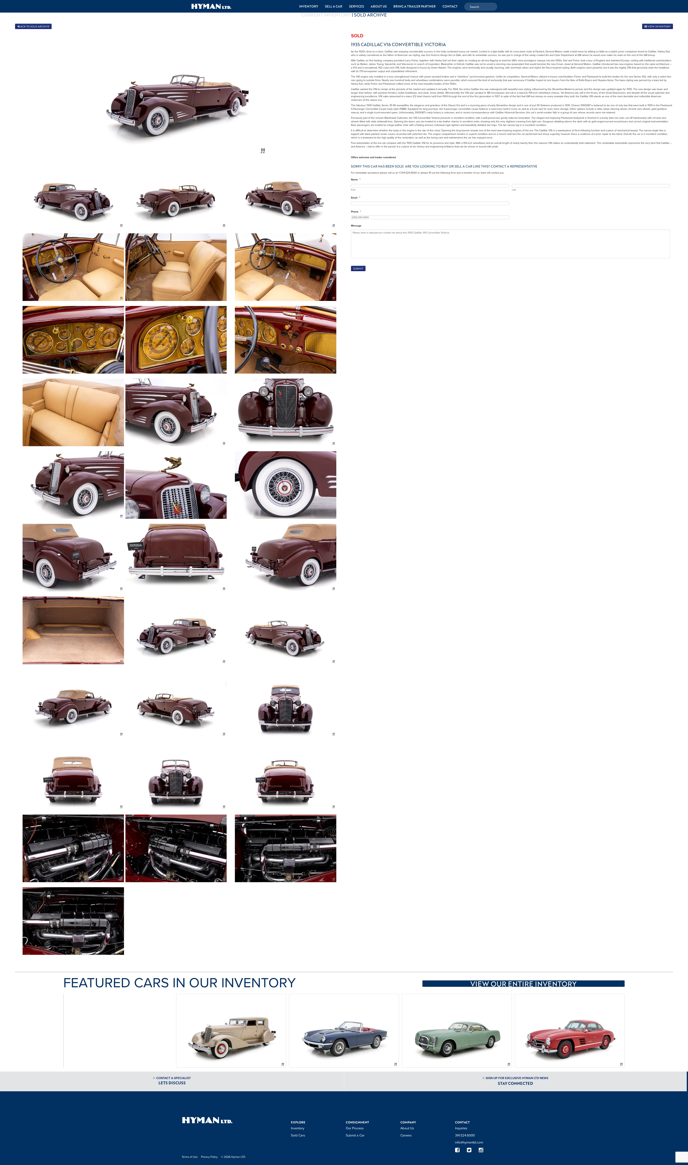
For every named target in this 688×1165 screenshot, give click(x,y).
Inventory (308, 6)
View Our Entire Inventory (523, 983)
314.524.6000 (465, 1135)
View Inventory (659, 26)
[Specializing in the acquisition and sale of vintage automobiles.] (211, 6)
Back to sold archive (34, 26)
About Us (379, 6)
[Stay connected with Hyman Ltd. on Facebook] (457, 1150)
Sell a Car (333, 6)
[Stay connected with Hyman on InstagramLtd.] (481, 1150)
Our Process (355, 1128)
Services (356, 6)
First (353, 189)
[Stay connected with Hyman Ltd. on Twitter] (469, 1150)
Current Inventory (326, 15)
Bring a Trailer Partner (414, 6)
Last (514, 189)
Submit (358, 268)
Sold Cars (298, 1135)
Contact (450, 6)
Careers (406, 1135)
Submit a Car (355, 1135)
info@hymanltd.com (469, 1142)
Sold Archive (370, 15)
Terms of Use (190, 1157)
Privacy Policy (209, 1157)
